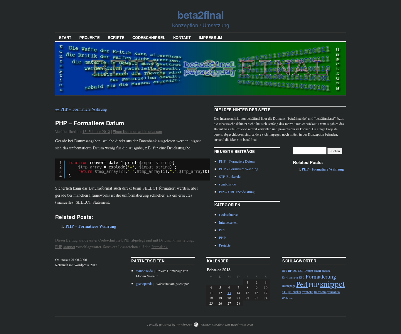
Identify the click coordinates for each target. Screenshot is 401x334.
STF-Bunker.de (229, 176)
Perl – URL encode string (237, 191)
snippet (69, 246)
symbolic (307, 292)
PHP (127, 240)
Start (65, 37)
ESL (302, 277)
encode (326, 271)
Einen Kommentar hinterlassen (137, 131)
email (317, 271)
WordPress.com (242, 324)
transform (320, 292)
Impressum (210, 37)
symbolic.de (227, 184)
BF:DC (292, 271)
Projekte (89, 37)
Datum (164, 240)
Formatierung (182, 240)
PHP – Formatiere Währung (81, 109)
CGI (301, 271)
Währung (287, 298)
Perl (222, 229)
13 (229, 292)
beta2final (200, 14)
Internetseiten (228, 222)
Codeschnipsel (148, 37)
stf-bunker (294, 292)
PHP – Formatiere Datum (237, 161)
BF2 (284, 271)
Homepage (288, 286)
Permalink (159, 246)
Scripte (116, 37)
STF (284, 292)
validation (333, 292)
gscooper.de (144, 283)
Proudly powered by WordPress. (170, 324)
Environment (290, 277)
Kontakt (182, 37)
